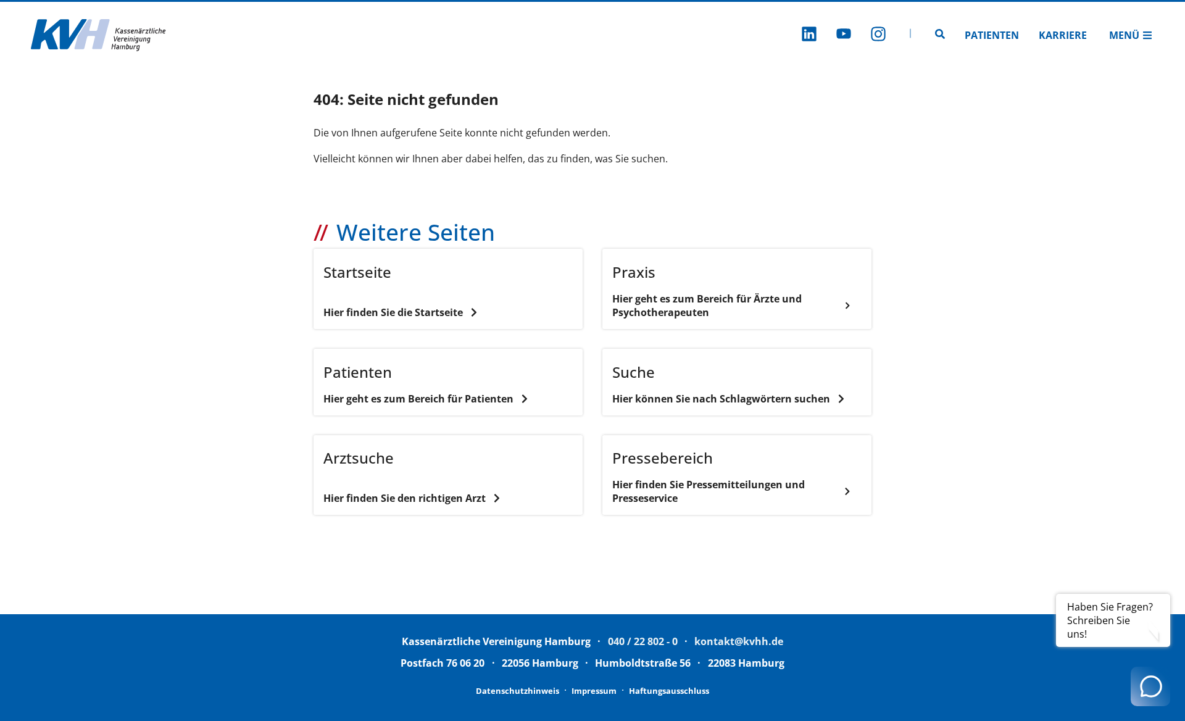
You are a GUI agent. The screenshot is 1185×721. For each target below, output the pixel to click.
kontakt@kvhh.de (738, 641)
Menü (1124, 35)
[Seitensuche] (940, 35)
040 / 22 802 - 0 (643, 641)
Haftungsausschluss (669, 690)
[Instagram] (878, 35)
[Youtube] (843, 35)
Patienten (992, 35)
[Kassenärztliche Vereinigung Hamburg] (99, 35)
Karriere (1063, 35)
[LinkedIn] (809, 35)
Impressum (594, 690)
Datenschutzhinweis (517, 690)
